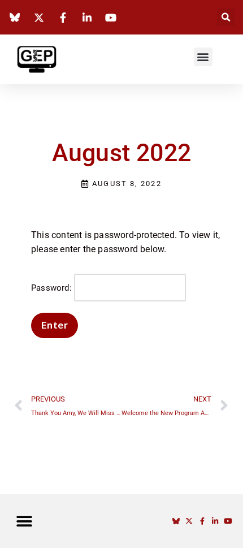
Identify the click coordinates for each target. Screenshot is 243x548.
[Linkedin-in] (215, 521)
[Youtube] (228, 521)
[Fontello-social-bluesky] (176, 521)
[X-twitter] (189, 521)
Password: (52, 288)
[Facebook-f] (202, 521)
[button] (226, 17)
